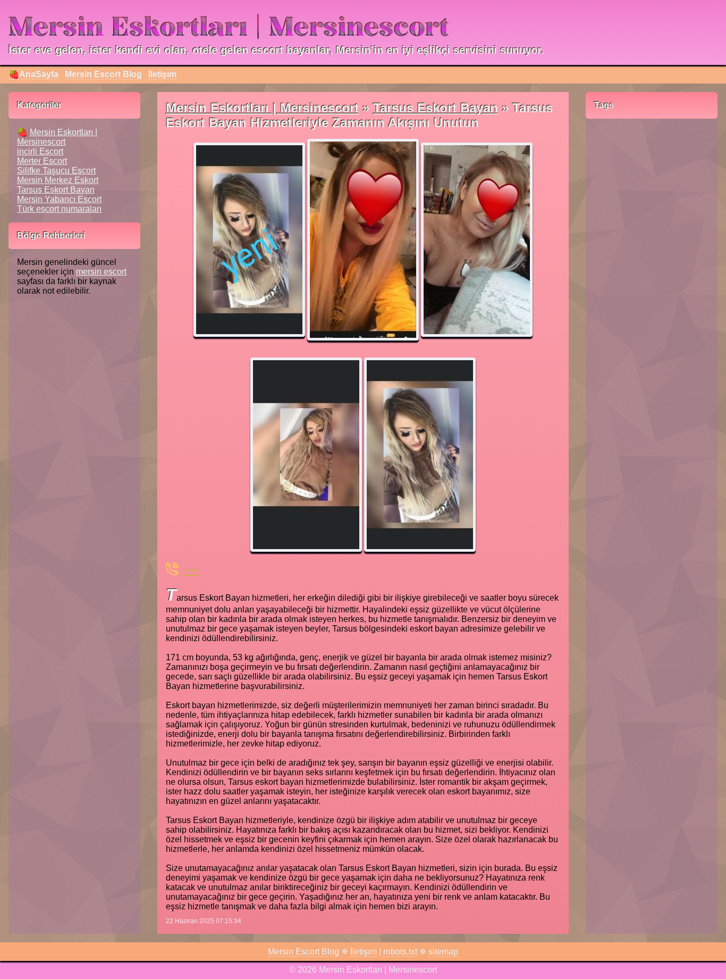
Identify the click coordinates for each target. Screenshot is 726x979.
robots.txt (400, 951)
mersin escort (101, 271)
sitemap (443, 951)
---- (190, 568)
